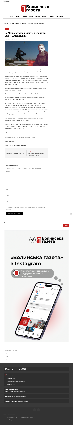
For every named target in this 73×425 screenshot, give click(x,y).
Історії (31, 16)
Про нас (17, 16)
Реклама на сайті (11, 384)
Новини (25, 16)
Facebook (16, 391)
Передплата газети (11, 378)
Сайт (7, 201)
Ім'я (7, 189)
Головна (11, 16)
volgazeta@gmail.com (21, 396)
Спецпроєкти (59, 16)
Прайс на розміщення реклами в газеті (16, 381)
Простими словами (10, 359)
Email (8, 195)
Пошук (6, 223)
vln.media (8, 39)
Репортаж (37, 16)
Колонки (44, 16)
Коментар (9, 171)
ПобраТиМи (8, 356)
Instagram (22, 391)
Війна (7, 353)
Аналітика (51, 16)
